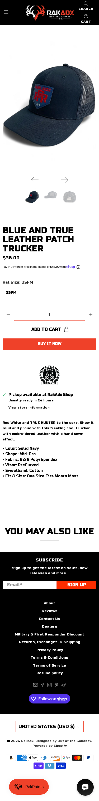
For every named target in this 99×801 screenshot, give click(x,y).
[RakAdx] (49, 13)
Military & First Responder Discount (49, 634)
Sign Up (76, 584)
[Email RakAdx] (35, 686)
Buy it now (50, 344)
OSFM (11, 292)
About (49, 603)
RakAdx (27, 741)
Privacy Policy (49, 650)
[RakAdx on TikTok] (64, 686)
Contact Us (49, 619)
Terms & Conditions (49, 658)
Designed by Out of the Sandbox (63, 741)
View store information (29, 407)
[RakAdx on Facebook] (42, 686)
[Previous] (35, 180)
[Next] (64, 180)
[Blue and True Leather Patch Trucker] (49, 106)
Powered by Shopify (49, 745)
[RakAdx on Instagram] (49, 686)
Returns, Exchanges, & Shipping (49, 642)
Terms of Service (49, 665)
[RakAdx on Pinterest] (56, 686)
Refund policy (49, 673)
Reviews (50, 611)
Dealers (49, 626)
